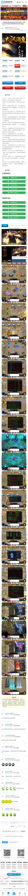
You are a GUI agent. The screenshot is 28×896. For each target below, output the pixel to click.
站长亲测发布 (7, 82)
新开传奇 (14, 868)
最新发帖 (25, 866)
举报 (25, 710)
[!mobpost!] (14, 894)
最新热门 (25, 864)
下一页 (24, 826)
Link (8, 831)
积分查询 (20, 868)
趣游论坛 (7, 27)
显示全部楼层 (17, 29)
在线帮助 (14, 864)
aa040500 (7, 808)
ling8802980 (8, 758)
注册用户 (12, 713)
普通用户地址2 (14, 181)
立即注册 (21, 836)
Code (12, 831)
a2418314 (7, 782)
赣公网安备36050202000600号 (16, 883)
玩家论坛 (14, 866)
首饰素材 (8, 866)
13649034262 (8, 735)
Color (5, 831)
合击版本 (3, 866)
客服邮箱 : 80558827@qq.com (14, 878)
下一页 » (14, 823)
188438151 (7, 713)
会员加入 (7, 881)
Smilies (14, 831)
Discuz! (10, 888)
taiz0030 (7, 771)
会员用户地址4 (14, 189)
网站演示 (7, 87)
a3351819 (7, 724)
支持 (9, 721)
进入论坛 (20, 864)
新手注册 (20, 866)
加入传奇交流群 (20, 87)
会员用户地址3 (14, 185)
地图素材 (8, 868)
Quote (10, 831)
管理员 (12, 27)
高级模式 (23, 831)
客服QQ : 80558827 (17, 874)
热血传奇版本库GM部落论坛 (17, 881)
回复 (4, 710)
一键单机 (20, 82)
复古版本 (3, 864)
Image (6, 831)
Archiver (2, 881)
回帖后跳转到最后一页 (14, 842)
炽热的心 (7, 746)
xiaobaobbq (8, 795)
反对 (14, 721)
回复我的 (25, 868)
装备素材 (8, 864)
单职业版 (3, 868)
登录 (17, 836)
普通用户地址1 (14, 177)
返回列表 (12, 826)
